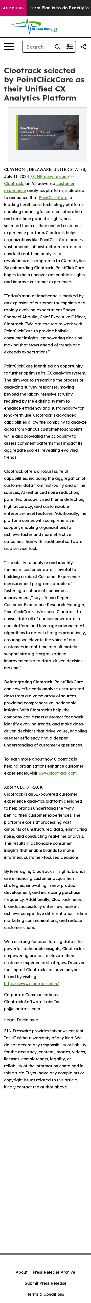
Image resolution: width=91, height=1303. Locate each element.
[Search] (57, 46)
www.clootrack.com (57, 773)
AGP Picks (13, 8)
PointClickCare (53, 197)
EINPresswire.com (49, 176)
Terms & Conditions (45, 1294)
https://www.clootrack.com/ (31, 983)
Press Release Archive (54, 1272)
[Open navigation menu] (9, 47)
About (22, 1272)
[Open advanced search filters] (69, 46)
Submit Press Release (45, 1283)
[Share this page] (83, 47)
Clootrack (13, 183)
